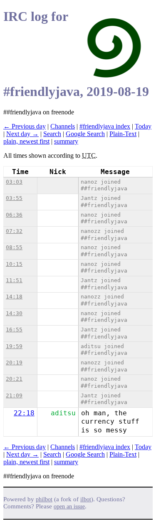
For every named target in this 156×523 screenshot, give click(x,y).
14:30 (14, 313)
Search (52, 133)
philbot (44, 499)
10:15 (14, 264)
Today (143, 126)
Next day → (22, 133)
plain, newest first (26, 141)
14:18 (14, 296)
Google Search (85, 133)
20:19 (14, 362)
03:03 (14, 182)
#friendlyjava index (104, 126)
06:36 (14, 215)
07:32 (14, 231)
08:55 (14, 247)
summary (66, 141)
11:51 (14, 280)
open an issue (69, 506)
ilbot (85, 499)
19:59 (14, 346)
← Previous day (24, 126)
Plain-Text (122, 133)
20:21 (14, 379)
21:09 (14, 395)
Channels (62, 126)
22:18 (24, 413)
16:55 (14, 329)
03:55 (14, 198)
